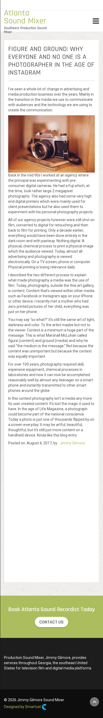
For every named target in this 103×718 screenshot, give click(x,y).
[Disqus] (51, 511)
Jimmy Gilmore (72, 443)
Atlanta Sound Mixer (25, 17)
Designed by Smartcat (23, 707)
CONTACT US (51, 622)
